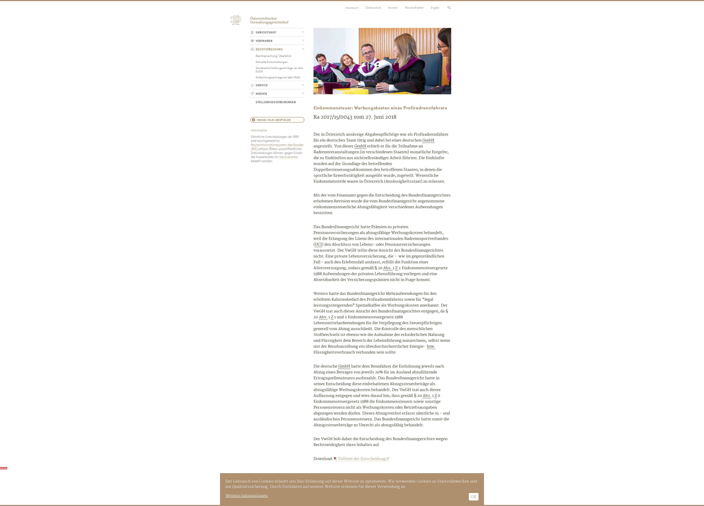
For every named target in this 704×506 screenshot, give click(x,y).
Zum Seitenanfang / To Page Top (3, 468)
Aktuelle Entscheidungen (272, 62)
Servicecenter (288, 157)
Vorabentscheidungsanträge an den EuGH (279, 70)
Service (262, 85)
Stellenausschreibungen (276, 102)
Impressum (351, 8)
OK (473, 496)
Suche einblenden (449, 8)
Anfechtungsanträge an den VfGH (278, 77)
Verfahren (264, 41)
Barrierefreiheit (414, 8)
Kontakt (393, 8)
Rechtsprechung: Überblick (273, 56)
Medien (261, 93)
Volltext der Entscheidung (362, 458)
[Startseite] (259, 18)
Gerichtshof (266, 32)
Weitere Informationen (246, 495)
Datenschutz (373, 8)
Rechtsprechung (269, 49)
